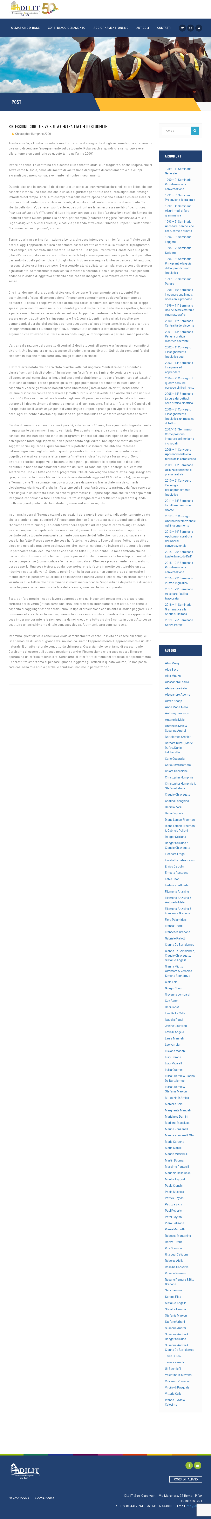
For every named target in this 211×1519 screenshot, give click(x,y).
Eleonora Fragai (175, 854)
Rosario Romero (175, 1273)
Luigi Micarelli (173, 1063)
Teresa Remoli (174, 1362)
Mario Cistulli (173, 1148)
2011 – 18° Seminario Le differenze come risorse (179, 505)
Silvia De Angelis (175, 1303)
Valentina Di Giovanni (178, 1375)
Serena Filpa (173, 1296)
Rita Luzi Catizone (177, 1254)
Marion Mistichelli (176, 1154)
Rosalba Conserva (177, 1267)
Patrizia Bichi (173, 1204)
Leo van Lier (173, 1044)
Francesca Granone (177, 932)
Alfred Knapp (173, 701)
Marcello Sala (174, 1104)
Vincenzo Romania (177, 1381)
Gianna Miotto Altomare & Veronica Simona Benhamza (178, 971)
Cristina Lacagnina (177, 801)
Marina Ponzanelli (176, 1129)
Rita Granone (173, 1248)
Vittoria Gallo (173, 1393)
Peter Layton (173, 1217)
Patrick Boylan (174, 1198)
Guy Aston (171, 1000)
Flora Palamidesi (175, 919)
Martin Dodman (175, 1160)
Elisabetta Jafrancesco (180, 860)
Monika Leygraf (175, 1179)
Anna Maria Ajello (176, 707)
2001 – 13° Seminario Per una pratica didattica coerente (179, 336)
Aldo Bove (171, 669)
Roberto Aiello (174, 1260)
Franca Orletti (174, 926)
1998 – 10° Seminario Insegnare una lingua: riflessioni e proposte (179, 294)
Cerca (195, 131)
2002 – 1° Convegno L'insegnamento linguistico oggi (178, 352)
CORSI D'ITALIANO (186, 1479)
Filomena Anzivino (177, 891)
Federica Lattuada (177, 885)
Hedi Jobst (172, 1007)
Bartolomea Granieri (178, 736)
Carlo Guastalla (175, 758)
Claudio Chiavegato (177, 794)
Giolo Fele (171, 982)
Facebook (189, 1465)
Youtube (197, 1465)
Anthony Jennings (177, 713)
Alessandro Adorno (177, 694)
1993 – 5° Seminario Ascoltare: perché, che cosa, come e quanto (179, 226)
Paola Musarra (174, 1191)
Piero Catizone (174, 1223)
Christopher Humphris (179, 777)
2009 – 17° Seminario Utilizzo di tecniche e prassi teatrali (179, 469)
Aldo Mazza (173, 675)
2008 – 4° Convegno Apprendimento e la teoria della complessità (180, 454)
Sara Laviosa (173, 1290)
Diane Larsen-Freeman (180, 819)
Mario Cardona (174, 1141)
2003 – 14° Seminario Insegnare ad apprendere (179, 367)
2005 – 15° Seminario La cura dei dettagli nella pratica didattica (179, 398)
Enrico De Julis (174, 866)
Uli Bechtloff (173, 1368)
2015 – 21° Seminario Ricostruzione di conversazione (179, 567)
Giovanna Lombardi (177, 994)
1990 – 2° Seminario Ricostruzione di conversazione (178, 184)
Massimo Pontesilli (177, 1166)
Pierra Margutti (175, 1229)
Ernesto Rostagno (176, 872)
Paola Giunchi (174, 1185)
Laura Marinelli (174, 1038)
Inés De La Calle (175, 1013)
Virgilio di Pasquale (177, 1387)
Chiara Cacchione (176, 771)
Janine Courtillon (176, 1026)
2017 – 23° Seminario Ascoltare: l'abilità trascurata (179, 594)
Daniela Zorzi (173, 807)
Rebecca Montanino (178, 1235)
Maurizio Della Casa (178, 1173)
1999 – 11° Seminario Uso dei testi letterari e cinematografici (179, 310)
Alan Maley (172, 663)
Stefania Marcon (176, 1315)
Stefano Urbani (175, 1321)
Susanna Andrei (175, 1328)
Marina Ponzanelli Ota (179, 1135)
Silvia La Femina (175, 1309)
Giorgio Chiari (173, 988)
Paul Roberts (173, 1210)
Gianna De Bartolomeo (179, 944)
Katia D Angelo (174, 1032)
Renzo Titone (174, 1242)
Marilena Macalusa (177, 1122)
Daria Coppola (174, 813)
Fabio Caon (172, 879)
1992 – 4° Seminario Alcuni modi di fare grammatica (178, 211)
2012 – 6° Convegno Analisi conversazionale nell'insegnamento (180, 521)
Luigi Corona (173, 1057)
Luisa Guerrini (174, 1069)
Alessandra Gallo (176, 688)
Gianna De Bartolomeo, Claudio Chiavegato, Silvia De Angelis (180, 955)
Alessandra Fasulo (177, 682)
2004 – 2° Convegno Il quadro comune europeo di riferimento (179, 383)
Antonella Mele (175, 719)
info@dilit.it (194, 1506)
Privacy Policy (19, 1497)
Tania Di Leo (173, 1356)
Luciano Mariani (175, 1051)
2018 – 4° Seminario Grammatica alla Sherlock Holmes (178, 609)
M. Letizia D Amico (177, 1097)
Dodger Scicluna (175, 836)
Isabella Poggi (174, 1019)
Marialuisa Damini (176, 1116)
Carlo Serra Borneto (178, 765)
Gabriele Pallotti (175, 938)
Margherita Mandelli (178, 1110)
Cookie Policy (44, 1497)
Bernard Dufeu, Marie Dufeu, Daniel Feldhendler (179, 747)
